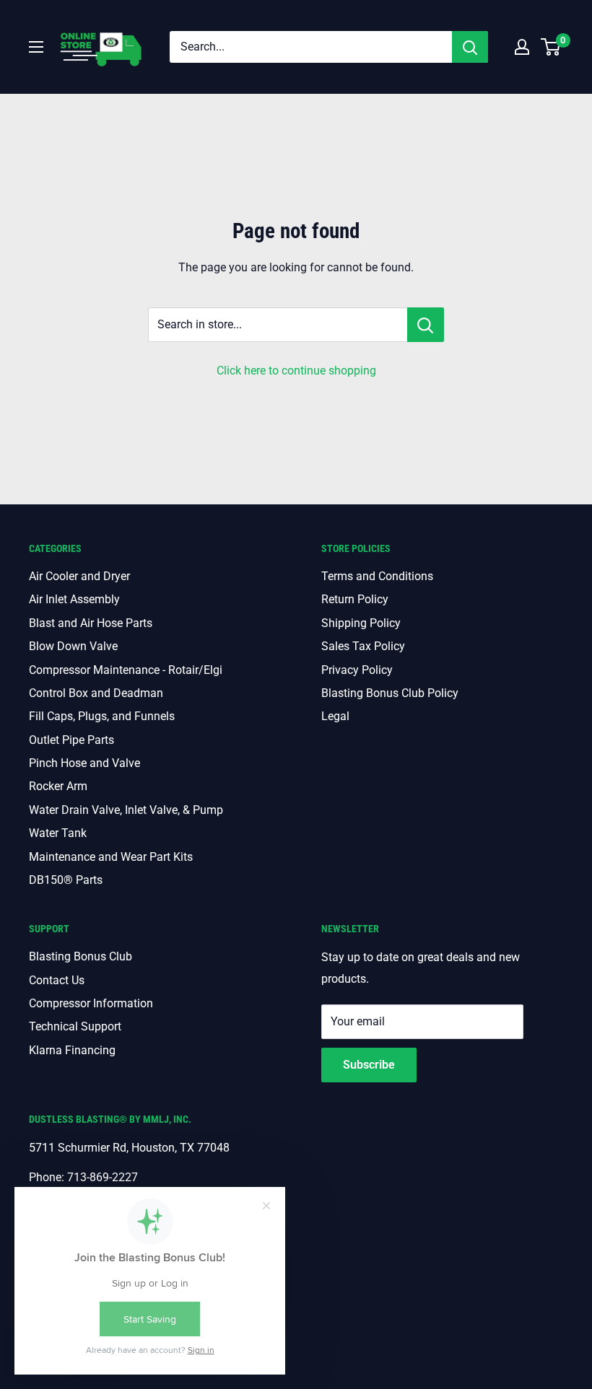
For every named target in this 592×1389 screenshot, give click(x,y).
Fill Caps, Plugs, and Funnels (102, 716)
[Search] (470, 47)
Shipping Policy (361, 623)
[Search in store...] (425, 324)
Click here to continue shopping (296, 370)
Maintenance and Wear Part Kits (111, 857)
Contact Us (56, 980)
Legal (335, 716)
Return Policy (354, 599)
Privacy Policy (357, 670)
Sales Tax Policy (363, 646)
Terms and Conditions (377, 576)
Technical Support (75, 1026)
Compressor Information (91, 1003)
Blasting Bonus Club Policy (389, 693)
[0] (551, 47)
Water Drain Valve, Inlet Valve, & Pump (126, 810)
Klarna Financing (72, 1050)
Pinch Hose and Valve (84, 763)
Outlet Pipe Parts (71, 740)
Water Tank (58, 833)
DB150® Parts (66, 880)
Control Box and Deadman (96, 693)
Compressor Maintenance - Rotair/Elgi (125, 670)
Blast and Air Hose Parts (90, 623)
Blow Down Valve (73, 646)
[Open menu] (36, 47)
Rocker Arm (58, 786)
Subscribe (369, 1065)
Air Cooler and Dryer (79, 576)
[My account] (522, 47)
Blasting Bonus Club (80, 956)
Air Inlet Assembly (74, 599)
